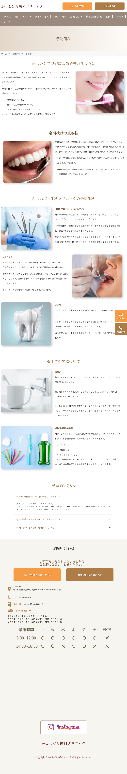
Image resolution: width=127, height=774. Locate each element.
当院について (21, 16)
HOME (7, 16)
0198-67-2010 (25, 597)
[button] (63, 496)
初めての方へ (41, 16)
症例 (108, 16)
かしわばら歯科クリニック (22, 6)
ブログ (6, 22)
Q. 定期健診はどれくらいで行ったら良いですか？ (38, 519)
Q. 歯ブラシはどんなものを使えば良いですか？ (37, 527)
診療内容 (74, 16)
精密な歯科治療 (94, 16)
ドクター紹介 (59, 16)
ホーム (4, 53)
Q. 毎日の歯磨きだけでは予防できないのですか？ (38, 496)
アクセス (119, 16)
